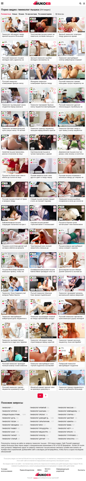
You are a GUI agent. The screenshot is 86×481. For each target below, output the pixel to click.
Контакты (81, 470)
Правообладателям (27, 470)
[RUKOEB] (42, 3)
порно (35, 478)
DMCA (39, 470)
